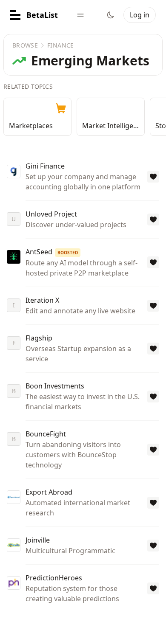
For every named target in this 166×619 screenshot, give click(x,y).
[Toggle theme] (110, 15)
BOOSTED (67, 253)
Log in (139, 15)
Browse (25, 45)
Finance (60, 45)
